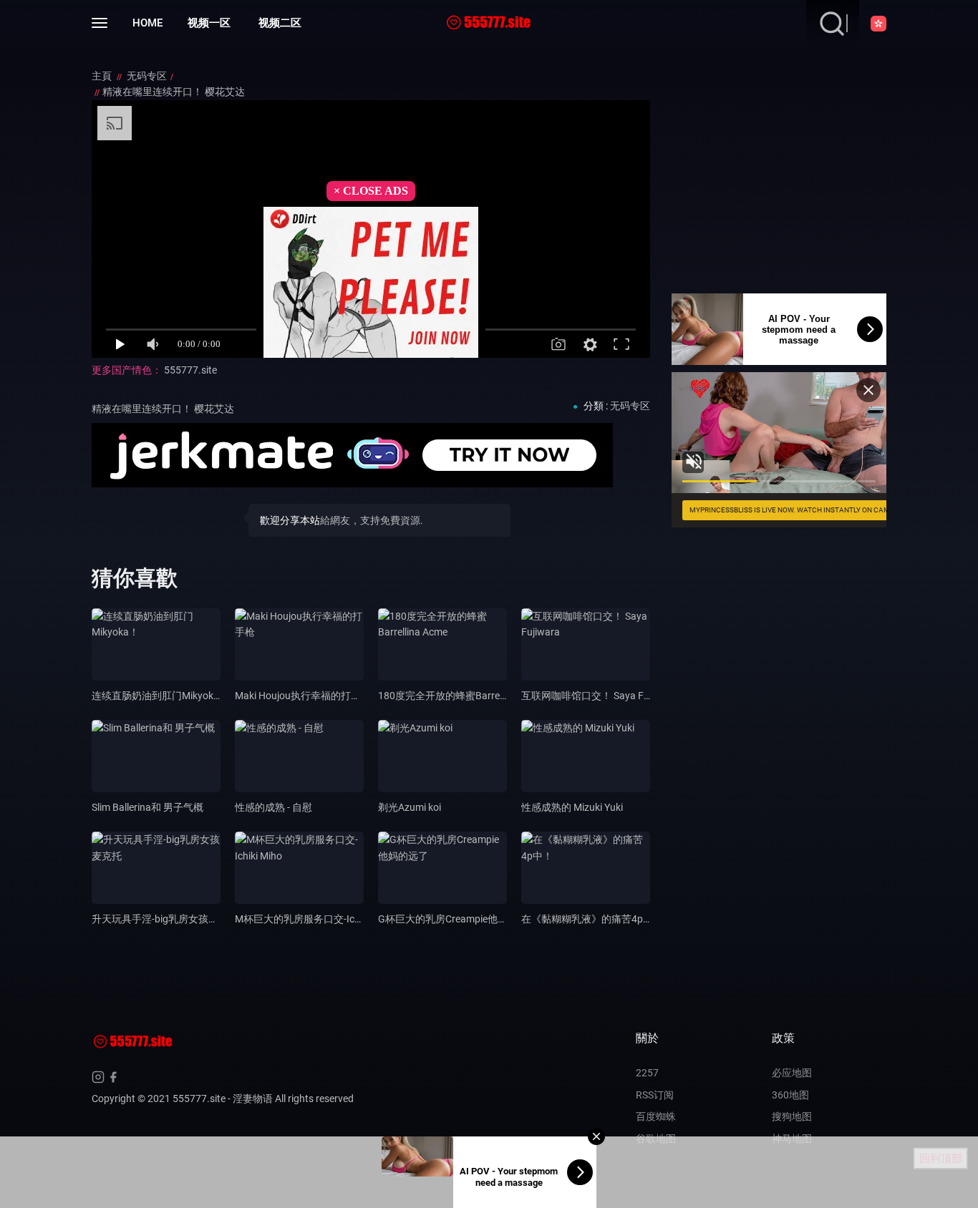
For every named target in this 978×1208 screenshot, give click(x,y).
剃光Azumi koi (409, 807)
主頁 (103, 76)
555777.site (190, 370)
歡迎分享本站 (290, 520)
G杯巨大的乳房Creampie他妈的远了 (458, 919)
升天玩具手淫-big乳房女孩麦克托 (165, 919)
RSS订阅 (655, 1095)
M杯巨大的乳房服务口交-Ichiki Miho (314, 919)
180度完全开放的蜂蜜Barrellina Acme (461, 695)
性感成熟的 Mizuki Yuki (572, 807)
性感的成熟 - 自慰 (273, 807)
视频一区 (209, 22)
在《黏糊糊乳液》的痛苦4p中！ (592, 919)
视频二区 (279, 22)
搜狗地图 (792, 1116)
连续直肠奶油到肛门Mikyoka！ (160, 695)
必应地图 (792, 1072)
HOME (147, 22)
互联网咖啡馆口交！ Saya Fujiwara (599, 695)
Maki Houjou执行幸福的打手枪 (303, 695)
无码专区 (147, 76)
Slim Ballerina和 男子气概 (147, 807)
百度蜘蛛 (656, 1116)
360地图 (790, 1095)
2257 (647, 1072)
